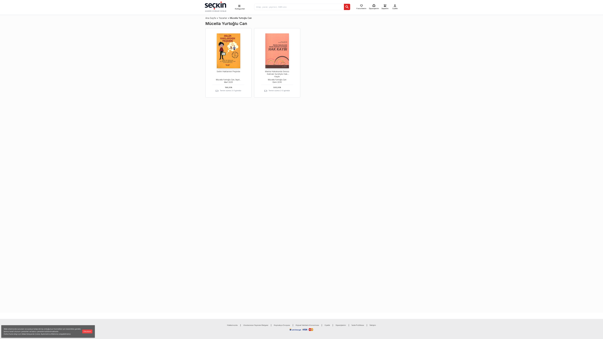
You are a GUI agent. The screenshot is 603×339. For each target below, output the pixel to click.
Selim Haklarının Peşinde (228, 71)
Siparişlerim (341, 325)
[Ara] (347, 7)
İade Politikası (358, 325)
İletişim (373, 325)
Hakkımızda (232, 325)
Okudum (87, 331)
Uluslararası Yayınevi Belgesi (255, 325)
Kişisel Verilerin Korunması (307, 325)
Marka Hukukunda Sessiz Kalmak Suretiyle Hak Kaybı (277, 74)
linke (24, 334)
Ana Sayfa (210, 18)
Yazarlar (223, 18)
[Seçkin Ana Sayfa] (215, 6)
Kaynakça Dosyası (282, 325)
